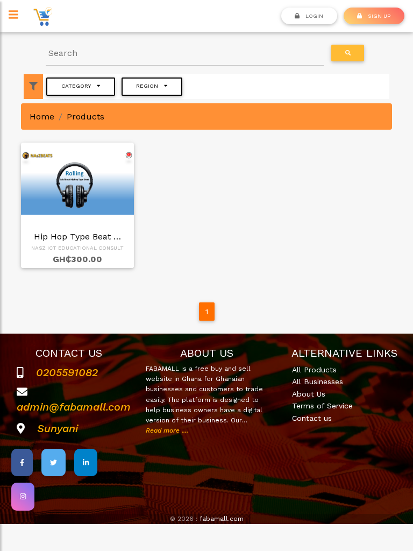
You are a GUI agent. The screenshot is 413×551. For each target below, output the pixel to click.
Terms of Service (322, 405)
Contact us (312, 418)
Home (42, 116)
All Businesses (317, 381)
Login (313, 15)
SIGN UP (378, 15)
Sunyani (57, 428)
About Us (308, 394)
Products (85, 116)
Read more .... (167, 430)
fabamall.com (222, 518)
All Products (314, 369)
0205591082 (67, 372)
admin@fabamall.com (74, 406)
